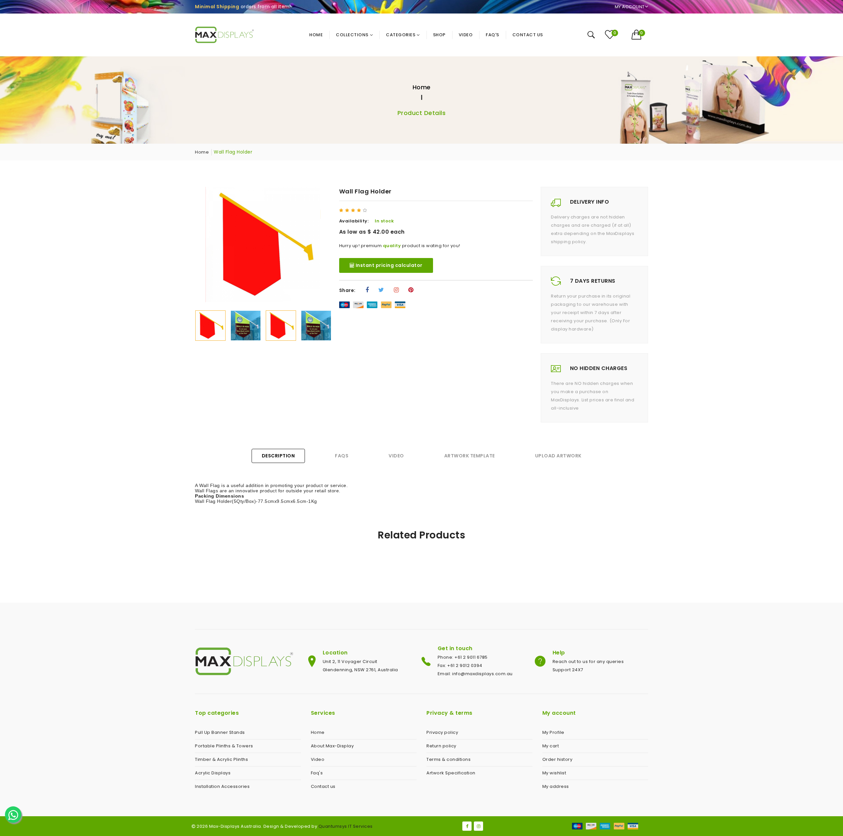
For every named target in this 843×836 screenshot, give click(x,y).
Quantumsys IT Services (345, 826)
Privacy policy (442, 732)
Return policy (441, 746)
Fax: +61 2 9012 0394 (460, 665)
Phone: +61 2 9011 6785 (463, 657)
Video (396, 455)
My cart (550, 746)
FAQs (341, 455)
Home (422, 87)
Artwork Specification (451, 773)
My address (555, 786)
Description (278, 455)
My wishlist (554, 773)
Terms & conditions (448, 759)
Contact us (323, 786)
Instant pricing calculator (388, 265)
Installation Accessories (222, 786)
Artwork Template (469, 455)
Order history (557, 759)
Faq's (317, 773)
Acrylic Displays (213, 773)
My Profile (553, 732)
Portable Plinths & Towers (224, 746)
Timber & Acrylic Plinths (221, 759)
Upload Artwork (558, 455)
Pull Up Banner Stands (220, 732)
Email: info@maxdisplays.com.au (475, 674)
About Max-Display (332, 746)
